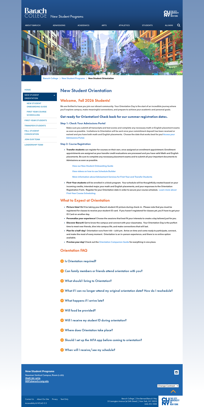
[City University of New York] (172, 13)
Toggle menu (54, 95)
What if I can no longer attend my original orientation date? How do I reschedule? (119, 290)
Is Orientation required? (80, 261)
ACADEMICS (83, 25)
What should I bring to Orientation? (88, 281)
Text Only (64, 399)
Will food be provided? (80, 310)
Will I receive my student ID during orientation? (96, 320)
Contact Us (29, 399)
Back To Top (173, 391)
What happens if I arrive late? (84, 300)
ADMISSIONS (59, 25)
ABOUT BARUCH (32, 25)
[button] (179, 25)
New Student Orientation (31, 97)
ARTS (104, 25)
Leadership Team (33, 145)
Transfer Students (35, 126)
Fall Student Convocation (31, 132)
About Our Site (43, 399)
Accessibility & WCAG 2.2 (36, 403)
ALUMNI (169, 25)
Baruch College (50, 78)
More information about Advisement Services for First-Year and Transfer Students (112, 177)
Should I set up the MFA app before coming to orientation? (103, 340)
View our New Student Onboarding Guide (92, 166)
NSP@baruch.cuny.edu (37, 381)
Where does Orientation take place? (89, 330)
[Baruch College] (35, 12)
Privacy (55, 399)
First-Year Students (35, 120)
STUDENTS (147, 25)
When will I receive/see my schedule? (90, 350)
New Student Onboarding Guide (37, 105)
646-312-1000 (151, 404)
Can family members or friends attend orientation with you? (104, 271)
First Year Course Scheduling (36, 113)
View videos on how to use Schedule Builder (94, 171)
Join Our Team (32, 139)
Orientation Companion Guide (114, 242)
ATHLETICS (124, 25)
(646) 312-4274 (32, 378)
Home (27, 90)
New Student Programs (66, 16)
